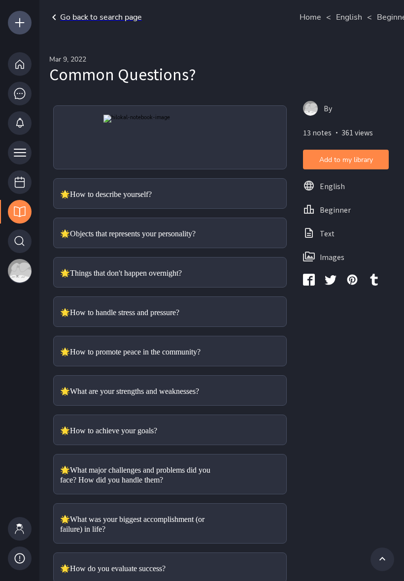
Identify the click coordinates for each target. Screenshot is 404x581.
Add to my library (346, 159)
